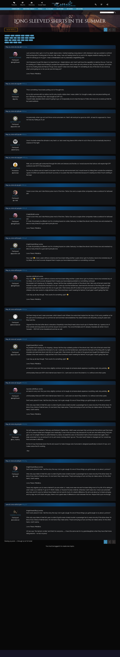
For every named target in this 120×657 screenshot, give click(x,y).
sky (10, 40)
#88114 (24, 84)
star (19, 40)
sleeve (14, 40)
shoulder (32, 37)
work (20, 42)
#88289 (24, 461)
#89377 (24, 504)
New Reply (11, 29)
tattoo (31, 40)
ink (15, 37)
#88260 (24, 383)
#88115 (24, 111)
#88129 (24, 157)
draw (32, 35)
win (11, 42)
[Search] (115, 12)
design (27, 35)
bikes (13, 35)
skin (6, 40)
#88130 (23, 185)
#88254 (24, 309)
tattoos (7, 42)
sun (27, 40)
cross (23, 35)
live (19, 37)
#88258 (24, 339)
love (23, 37)
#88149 (24, 270)
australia (7, 35)
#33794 (24, 47)
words (15, 42)
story (23, 40)
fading (7, 37)
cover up (18, 35)
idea (11, 37)
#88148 (24, 238)
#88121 (24, 134)
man (27, 37)
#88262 (24, 424)
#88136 (24, 208)
